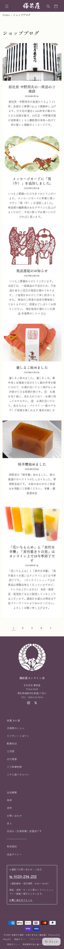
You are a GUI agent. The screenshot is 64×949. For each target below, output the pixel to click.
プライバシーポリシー (40, 939)
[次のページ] (50, 628)
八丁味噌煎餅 (14, 766)
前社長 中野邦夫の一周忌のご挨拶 (32, 89)
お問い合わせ (14, 815)
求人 (9, 823)
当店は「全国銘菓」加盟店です (24, 831)
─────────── (17, 838)
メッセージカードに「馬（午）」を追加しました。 (32, 181)
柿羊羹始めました (32, 464)
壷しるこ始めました (32, 367)
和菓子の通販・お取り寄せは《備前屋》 (30, 934)
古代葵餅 (12, 759)
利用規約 (12, 846)
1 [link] (13, 628)
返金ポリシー (14, 854)
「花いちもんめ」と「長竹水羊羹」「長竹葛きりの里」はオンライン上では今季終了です (32, 554)
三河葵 (10, 751)
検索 (9, 800)
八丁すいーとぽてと (18, 736)
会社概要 (12, 792)
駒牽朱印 (12, 743)
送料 (9, 808)
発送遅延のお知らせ (32, 271)
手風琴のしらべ (15, 728)
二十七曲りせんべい (18, 774)
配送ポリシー (13, 944)
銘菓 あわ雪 (13, 720)
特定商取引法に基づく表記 (35, 944)
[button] (7, 6)
